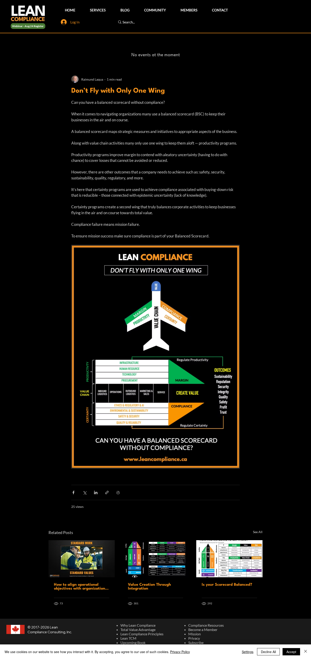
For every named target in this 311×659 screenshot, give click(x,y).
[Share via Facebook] (73, 492)
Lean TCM (128, 638)
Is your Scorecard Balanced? (227, 585)
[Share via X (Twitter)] (84, 492)
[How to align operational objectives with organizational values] (81, 558)
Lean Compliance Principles (141, 634)
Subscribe (196, 642)
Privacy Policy (180, 651)
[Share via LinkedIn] (96, 492)
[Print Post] (118, 492)
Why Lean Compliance (138, 625)
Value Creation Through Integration (149, 586)
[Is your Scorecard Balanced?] (229, 558)
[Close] (305, 651)
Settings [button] (247, 651)
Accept (291, 651)
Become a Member (202, 629)
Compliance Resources (206, 625)
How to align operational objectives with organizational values (81, 586)
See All (258, 532)
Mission (194, 634)
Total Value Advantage (138, 629)
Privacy (194, 638)
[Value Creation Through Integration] (155, 559)
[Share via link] (107, 492)
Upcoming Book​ (132, 642)
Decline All (268, 651)
